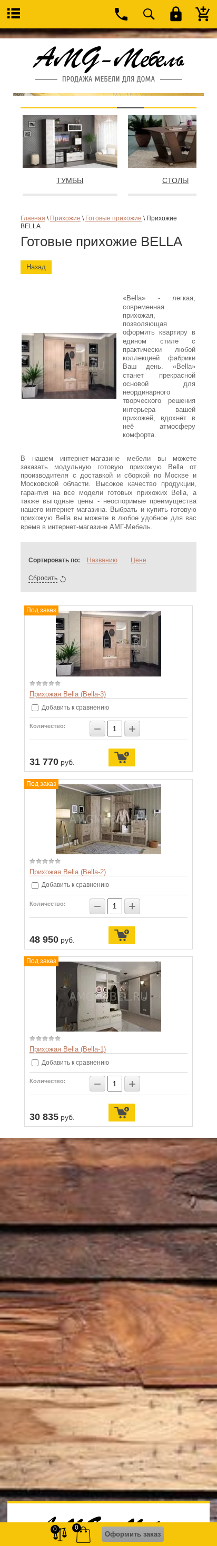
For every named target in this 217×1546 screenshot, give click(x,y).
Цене (138, 560)
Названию (102, 560)
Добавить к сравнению (74, 707)
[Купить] (121, 757)
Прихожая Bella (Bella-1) (67, 1049)
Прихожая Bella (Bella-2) (67, 872)
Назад (36, 267)
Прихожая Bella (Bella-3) (67, 694)
